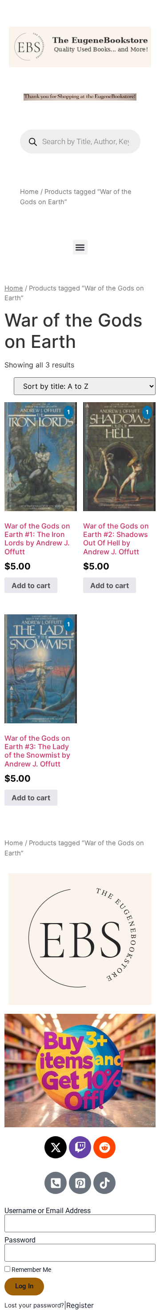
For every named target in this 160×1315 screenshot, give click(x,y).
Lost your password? (34, 1305)
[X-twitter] (55, 1147)
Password (20, 1240)
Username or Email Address (47, 1210)
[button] (80, 247)
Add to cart (31, 585)
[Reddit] (104, 1147)
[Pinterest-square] (80, 1183)
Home (29, 192)
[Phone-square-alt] (55, 1183)
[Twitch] (80, 1147)
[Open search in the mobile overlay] (80, 141)
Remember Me (30, 1269)
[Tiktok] (104, 1183)
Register (80, 1305)
